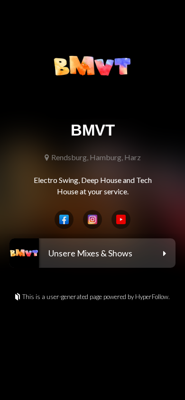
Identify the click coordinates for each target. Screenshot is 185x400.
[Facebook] (64, 219)
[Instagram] (92, 219)
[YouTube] (120, 219)
